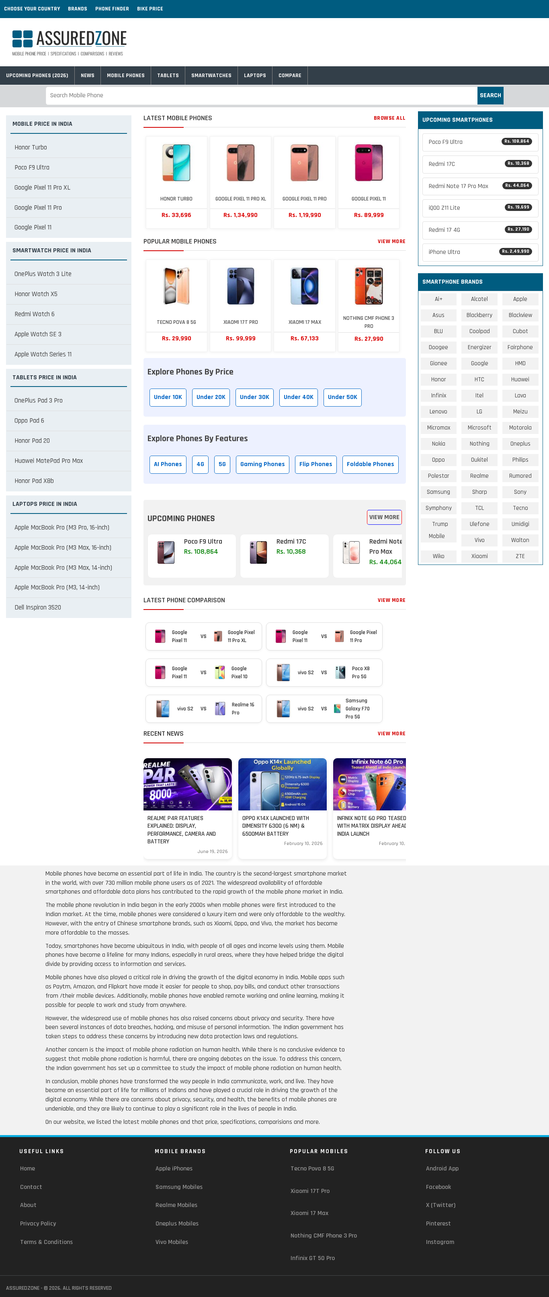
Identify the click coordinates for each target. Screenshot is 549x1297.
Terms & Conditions (46, 1242)
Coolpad (479, 331)
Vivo (480, 540)
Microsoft (480, 428)
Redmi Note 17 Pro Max (479, 186)
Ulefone (480, 524)
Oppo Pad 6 (29, 420)
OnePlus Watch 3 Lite (43, 274)
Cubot (520, 331)
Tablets (168, 75)
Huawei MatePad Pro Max (48, 460)
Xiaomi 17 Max (309, 1213)
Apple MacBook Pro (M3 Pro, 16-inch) (61, 527)
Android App (442, 1168)
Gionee (438, 363)
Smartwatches (211, 75)
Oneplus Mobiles (177, 1223)
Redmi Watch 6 (34, 314)
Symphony (439, 508)
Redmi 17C (479, 164)
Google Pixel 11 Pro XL (42, 187)
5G (222, 464)
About (28, 1205)
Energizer (480, 347)
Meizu (520, 411)
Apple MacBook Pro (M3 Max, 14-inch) (63, 567)
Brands (77, 8)
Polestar (438, 476)
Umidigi (520, 524)
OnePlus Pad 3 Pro (38, 400)
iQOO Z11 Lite (479, 208)
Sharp (479, 492)
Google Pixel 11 (32, 227)
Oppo (438, 460)
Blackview (520, 315)
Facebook (438, 1187)
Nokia (438, 444)
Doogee (438, 347)
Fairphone (520, 347)
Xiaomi (479, 556)
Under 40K (298, 397)
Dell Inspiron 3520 (37, 607)
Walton (520, 540)
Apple (520, 299)
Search (490, 95)
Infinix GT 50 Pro (313, 1258)
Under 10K (168, 397)
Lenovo (438, 411)
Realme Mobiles (176, 1205)
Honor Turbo (30, 147)
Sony (520, 492)
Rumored (520, 476)
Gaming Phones (262, 464)
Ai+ (438, 299)
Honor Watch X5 (35, 294)
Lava (520, 395)
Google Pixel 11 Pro (38, 207)
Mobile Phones (126, 75)
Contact (31, 1187)
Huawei (520, 379)
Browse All (390, 118)
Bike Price (150, 8)
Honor (438, 379)
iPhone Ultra (479, 252)
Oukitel (479, 460)
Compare (290, 75)
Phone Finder (112, 8)
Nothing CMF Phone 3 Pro (324, 1236)
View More (392, 241)
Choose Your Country (32, 8)
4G (200, 464)
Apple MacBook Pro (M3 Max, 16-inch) (62, 547)
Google (479, 363)
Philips (520, 460)
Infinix (438, 395)
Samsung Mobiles (179, 1187)
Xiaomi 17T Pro (310, 1191)
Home (27, 1168)
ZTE (520, 556)
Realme (479, 476)
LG (479, 411)
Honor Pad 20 (32, 440)
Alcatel (479, 299)
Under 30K (254, 397)
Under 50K (342, 397)
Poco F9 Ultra (31, 167)
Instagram (440, 1242)
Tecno (520, 508)
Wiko (439, 556)
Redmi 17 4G (479, 230)
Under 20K (211, 397)
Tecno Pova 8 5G (312, 1168)
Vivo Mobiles (172, 1242)
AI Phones (168, 464)
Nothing (480, 444)
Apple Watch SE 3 (37, 334)
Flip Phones (315, 464)
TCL (479, 508)
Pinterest (438, 1223)
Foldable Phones (370, 464)
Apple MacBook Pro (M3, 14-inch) (57, 587)
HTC (479, 379)
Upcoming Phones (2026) (37, 75)
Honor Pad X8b (34, 481)
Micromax (438, 428)
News (87, 75)
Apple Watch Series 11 (43, 354)
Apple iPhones (174, 1168)
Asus (438, 315)
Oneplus (520, 444)
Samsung (438, 492)
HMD (520, 363)
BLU (438, 331)
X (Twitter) (440, 1205)
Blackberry (479, 315)
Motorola (520, 428)
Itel (479, 395)
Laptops (255, 75)
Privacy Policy (38, 1223)
